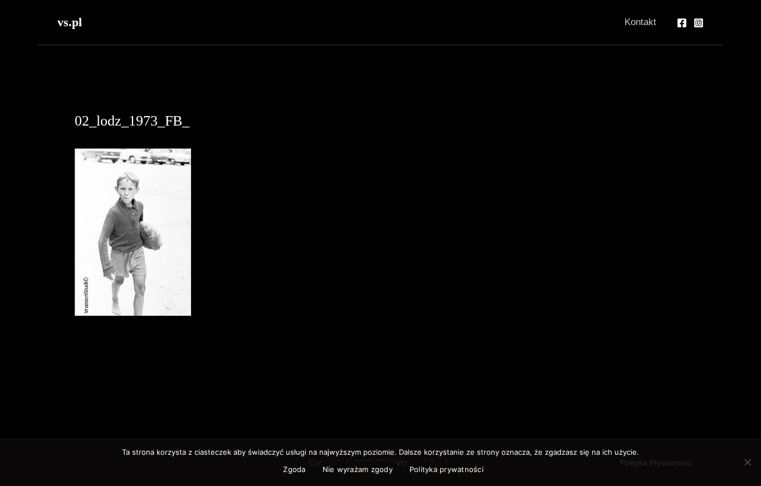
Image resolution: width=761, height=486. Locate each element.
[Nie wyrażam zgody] (747, 462)
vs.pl (69, 22)
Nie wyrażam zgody (358, 469)
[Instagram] (699, 23)
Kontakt (640, 22)
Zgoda (294, 469)
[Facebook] (682, 23)
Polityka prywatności (446, 469)
